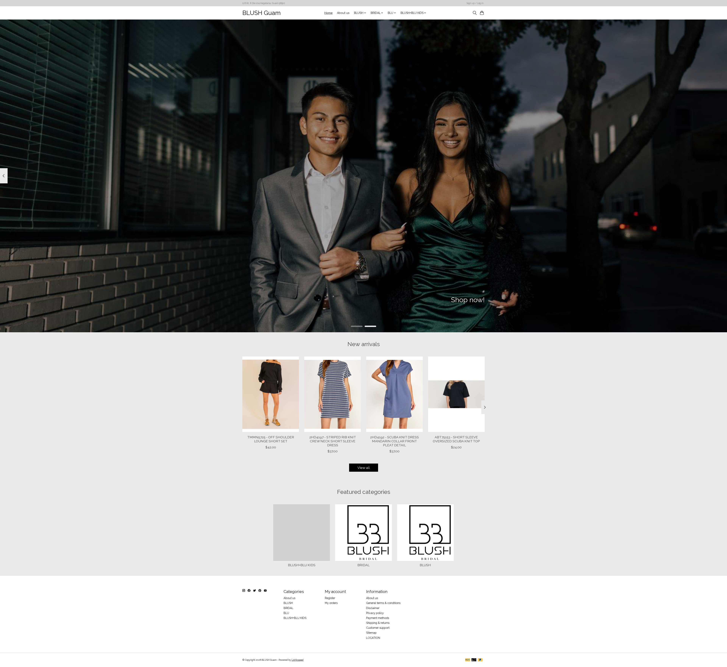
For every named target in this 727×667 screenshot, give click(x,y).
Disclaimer (372, 608)
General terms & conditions (383, 602)
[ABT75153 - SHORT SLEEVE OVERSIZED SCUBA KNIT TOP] (456, 394)
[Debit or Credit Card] (473, 660)
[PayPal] (467, 660)
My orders (331, 602)
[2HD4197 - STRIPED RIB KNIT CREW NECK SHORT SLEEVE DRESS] (332, 394)
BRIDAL (363, 565)
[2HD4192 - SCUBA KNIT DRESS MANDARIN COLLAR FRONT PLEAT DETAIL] (394, 394)
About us (343, 13)
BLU (286, 613)
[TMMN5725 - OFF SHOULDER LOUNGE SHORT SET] (270, 394)
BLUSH (425, 565)
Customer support (377, 627)
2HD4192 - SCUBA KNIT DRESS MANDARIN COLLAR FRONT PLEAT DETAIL (394, 441)
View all (363, 468)
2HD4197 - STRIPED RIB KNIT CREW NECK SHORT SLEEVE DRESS (332, 441)
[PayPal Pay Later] (480, 660)
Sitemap (371, 632)
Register (330, 598)
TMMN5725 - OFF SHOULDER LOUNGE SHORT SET (270, 439)
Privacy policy (375, 613)
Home (328, 13)
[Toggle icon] (474, 12)
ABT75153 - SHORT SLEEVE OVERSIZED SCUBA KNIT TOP (456, 439)
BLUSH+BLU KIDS (301, 565)
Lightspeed (297, 660)
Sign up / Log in (475, 3)
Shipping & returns (377, 622)
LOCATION (373, 637)
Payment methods (377, 617)
